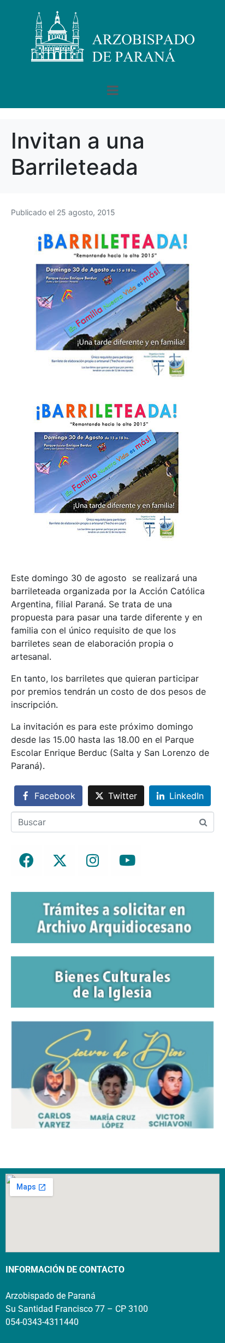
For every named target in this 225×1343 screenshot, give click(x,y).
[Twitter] (59, 860)
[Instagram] (93, 860)
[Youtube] (126, 860)
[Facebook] (26, 860)
